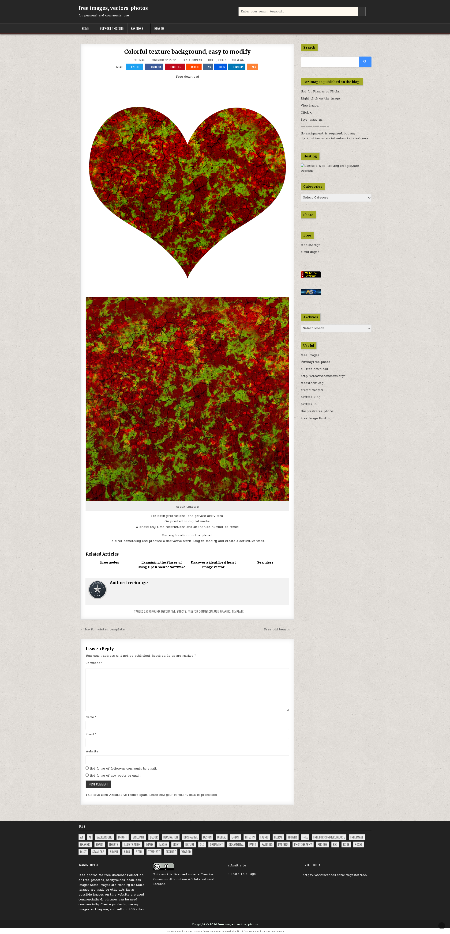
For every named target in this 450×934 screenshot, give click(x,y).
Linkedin (238, 67)
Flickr (334, 91)
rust (83, 851)
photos (322, 844)
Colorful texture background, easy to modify (187, 51)
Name (91, 717)
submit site (237, 865)
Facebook (155, 67)
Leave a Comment (192, 59)
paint (252, 844)
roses (359, 844)
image (149, 844)
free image (356, 837)
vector (186, 851)
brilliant (138, 837)
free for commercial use (203, 611)
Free (210, 60)
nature (189, 844)
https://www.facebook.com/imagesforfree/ (335, 875)
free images (310, 355)
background (152, 611)
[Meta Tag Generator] (311, 277)
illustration (132, 844)
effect (236, 837)
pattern (283, 844)
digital (221, 837)
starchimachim (312, 390)
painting (267, 844)
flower (292, 837)
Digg (222, 67)
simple (114, 851)
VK (209, 67)
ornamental (236, 844)
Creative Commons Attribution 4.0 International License (183, 879)
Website (92, 751)
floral (278, 837)
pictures (111, 899)
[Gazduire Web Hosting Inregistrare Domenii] (336, 170)
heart (100, 844)
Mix (254, 67)
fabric (264, 837)
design (207, 837)
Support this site (112, 28)
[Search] (365, 62)
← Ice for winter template (102, 629)
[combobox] (302, 11)
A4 (81, 837)
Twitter (136, 67)
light (176, 844)
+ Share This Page (242, 874)
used (133, 899)
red (335, 844)
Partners (137, 28)
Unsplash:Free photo (317, 411)
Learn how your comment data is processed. (183, 795)
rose (346, 844)
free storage (310, 245)
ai (90, 837)
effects (181, 611)
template (238, 611)
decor (154, 837)
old (202, 844)
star (127, 851)
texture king (310, 397)
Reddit (195, 67)
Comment (94, 663)
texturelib (309, 404)
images (163, 844)
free (305, 837)
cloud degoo (310, 252)
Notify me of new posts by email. (115, 775)
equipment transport (260, 931)
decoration (170, 837)
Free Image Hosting (316, 418)
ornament (216, 844)
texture (170, 851)
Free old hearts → (279, 629)
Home (85, 28)
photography (303, 844)
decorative (168, 611)
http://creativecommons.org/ (323, 376)
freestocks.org (312, 383)
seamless (98, 851)
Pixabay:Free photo (315, 362)
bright (122, 837)
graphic (225, 611)
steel (139, 851)
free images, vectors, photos (113, 8)
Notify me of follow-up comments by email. (123, 768)
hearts (113, 844)
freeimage (140, 59)
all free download (314, 369)
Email (91, 734)
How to (159, 28)
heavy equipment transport (179, 931)
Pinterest (176, 67)
